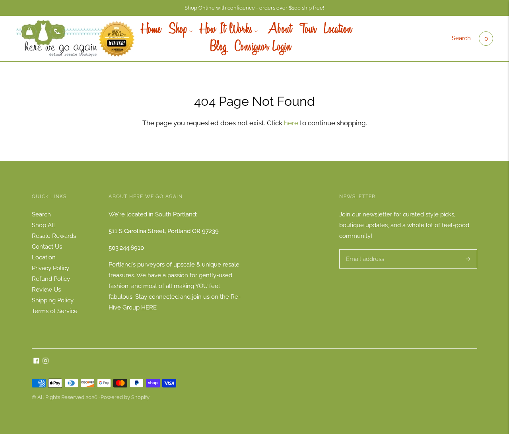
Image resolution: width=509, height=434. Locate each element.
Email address (364, 250)
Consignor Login (263, 47)
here (291, 123)
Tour (307, 30)
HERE (149, 307)
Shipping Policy (53, 300)
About (278, 30)
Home (151, 30)
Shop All (43, 225)
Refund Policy (51, 278)
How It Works (226, 30)
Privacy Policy (50, 268)
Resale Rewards (54, 235)
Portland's (122, 264)
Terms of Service (55, 311)
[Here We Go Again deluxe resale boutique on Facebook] (36, 361)
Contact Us (47, 246)
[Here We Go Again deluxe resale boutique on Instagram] (46, 361)
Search (461, 38)
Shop (178, 30)
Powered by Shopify (125, 397)
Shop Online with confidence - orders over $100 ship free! (254, 8)
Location (338, 30)
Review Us (46, 289)
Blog (218, 47)
